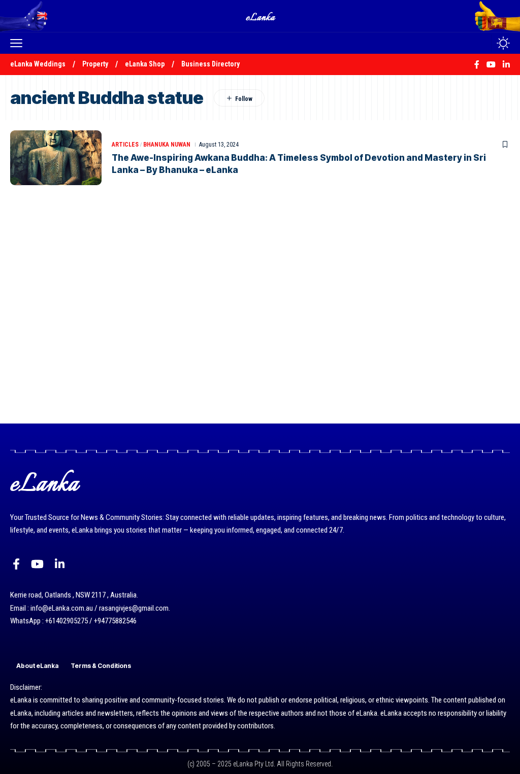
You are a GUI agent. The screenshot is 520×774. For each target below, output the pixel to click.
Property (95, 64)
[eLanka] (261, 16)
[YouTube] (37, 564)
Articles (125, 144)
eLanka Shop (145, 64)
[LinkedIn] (59, 564)
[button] (18, 43)
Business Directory (210, 64)
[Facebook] (16, 564)
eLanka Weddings (38, 64)
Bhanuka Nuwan (166, 144)
